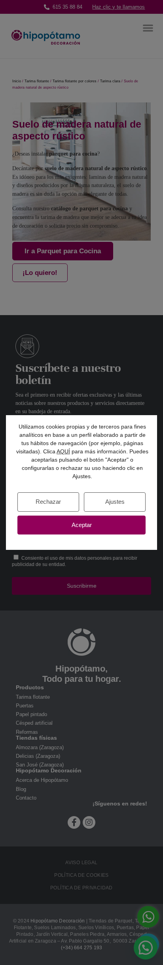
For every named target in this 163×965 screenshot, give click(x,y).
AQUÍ (63, 451)
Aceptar (82, 524)
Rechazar (48, 501)
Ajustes (115, 501)
